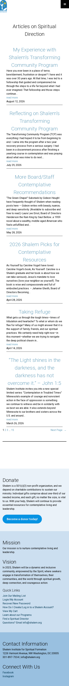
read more (12, 97)
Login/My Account (13, 599)
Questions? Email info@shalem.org (22, 622)
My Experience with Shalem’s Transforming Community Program (34, 57)
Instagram (8, 676)
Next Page (58, 430)
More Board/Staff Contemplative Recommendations (34, 184)
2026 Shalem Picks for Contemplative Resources (34, 252)
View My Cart (10, 611)
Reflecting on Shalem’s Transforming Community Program (34, 121)
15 (12, 430)
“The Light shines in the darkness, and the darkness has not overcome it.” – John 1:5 (34, 371)
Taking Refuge (34, 312)
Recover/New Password (16, 603)
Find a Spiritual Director (16, 618)
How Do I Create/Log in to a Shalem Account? (28, 607)
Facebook (8, 672)
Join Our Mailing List (14, 595)
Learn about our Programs (17, 614)
